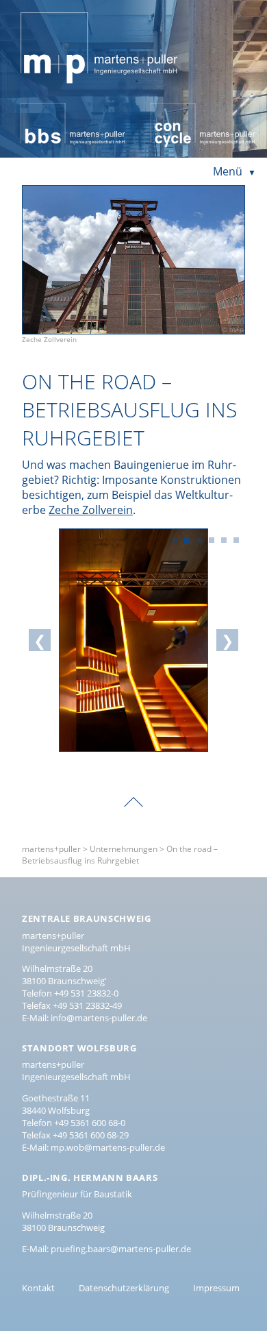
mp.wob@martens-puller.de (108, 1147)
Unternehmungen (123, 849)
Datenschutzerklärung (124, 1288)
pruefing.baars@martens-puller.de (121, 1249)
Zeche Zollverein (91, 509)
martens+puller (61, 11)
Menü (227, 171)
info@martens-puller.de (99, 1018)
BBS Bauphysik (58, 110)
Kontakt (38, 1288)
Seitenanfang (133, 792)
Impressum (216, 1288)
